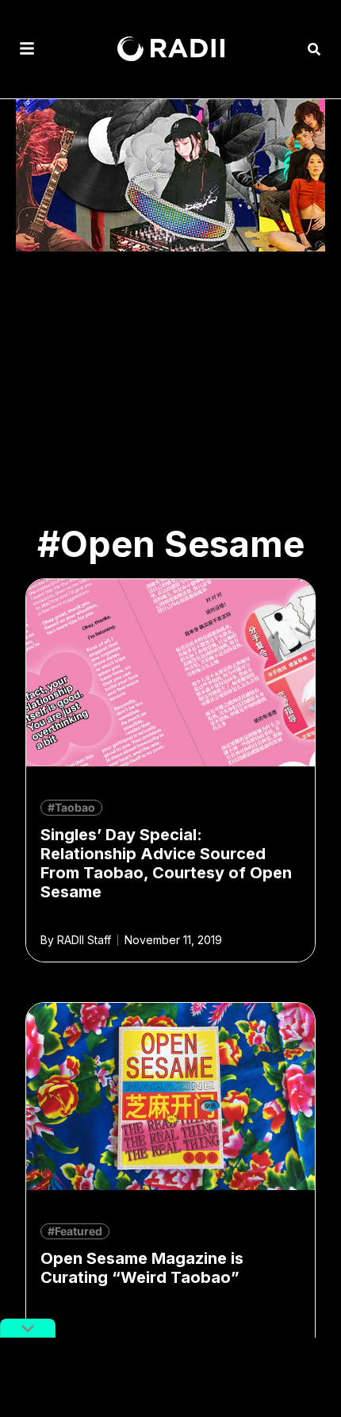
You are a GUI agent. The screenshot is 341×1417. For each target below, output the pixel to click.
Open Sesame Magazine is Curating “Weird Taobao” (141, 1268)
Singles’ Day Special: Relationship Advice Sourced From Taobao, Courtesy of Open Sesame (166, 863)
